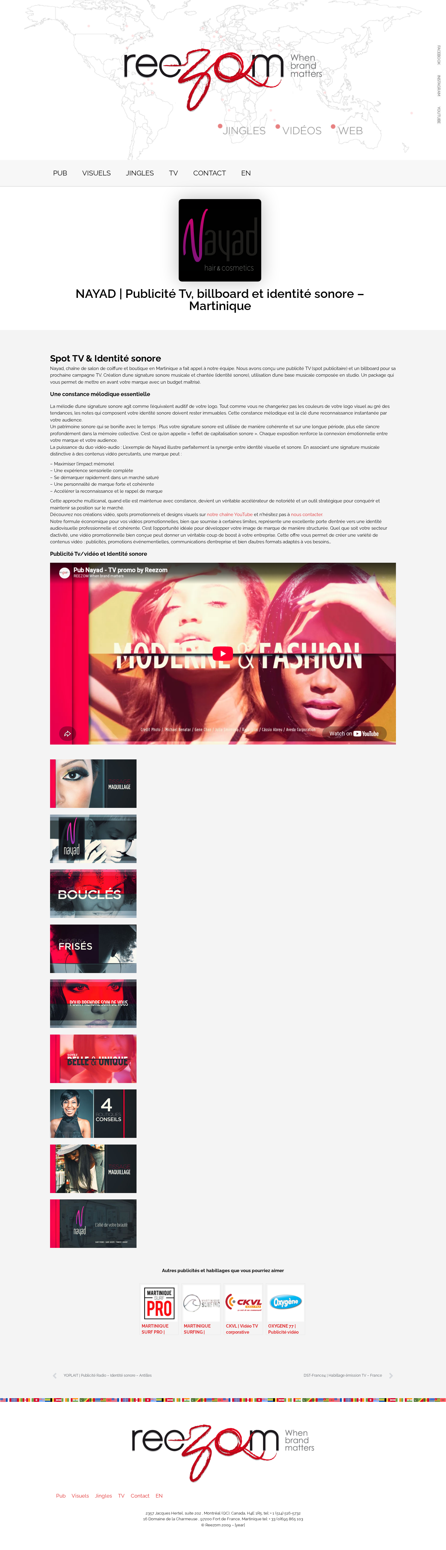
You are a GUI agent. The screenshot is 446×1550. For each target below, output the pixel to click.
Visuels (96, 173)
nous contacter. (307, 514)
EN (246, 173)
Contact (209, 173)
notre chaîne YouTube (230, 514)
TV (173, 173)
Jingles (140, 173)
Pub (60, 173)
